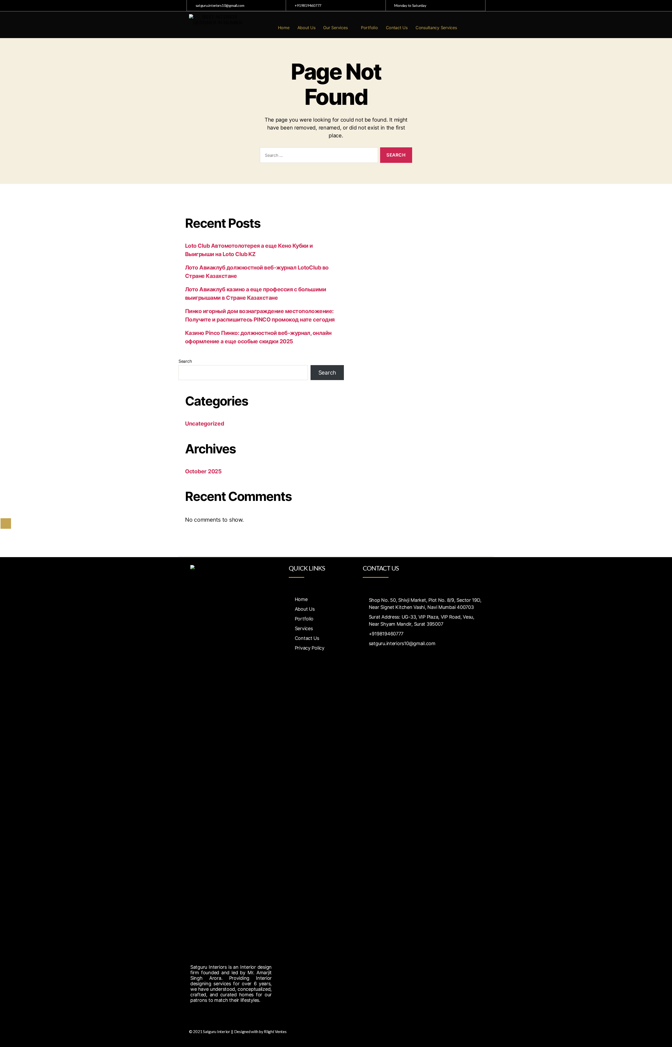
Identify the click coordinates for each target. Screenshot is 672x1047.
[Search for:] (318, 156)
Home (284, 27)
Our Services (335, 27)
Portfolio (369, 27)
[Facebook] (195, 1013)
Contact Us (397, 27)
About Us (306, 27)
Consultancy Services (436, 27)
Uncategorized (204, 423)
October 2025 (203, 471)
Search (185, 361)
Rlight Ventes (275, 1031)
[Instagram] (207, 1013)
